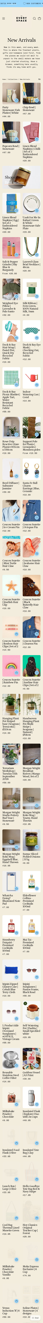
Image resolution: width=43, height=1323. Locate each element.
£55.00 (6, 412)
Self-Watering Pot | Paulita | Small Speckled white (31, 1029)
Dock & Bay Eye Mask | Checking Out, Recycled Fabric (32, 350)
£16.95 (27, 824)
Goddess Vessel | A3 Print (31, 1074)
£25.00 (27, 1237)
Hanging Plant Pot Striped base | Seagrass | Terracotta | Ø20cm (11, 724)
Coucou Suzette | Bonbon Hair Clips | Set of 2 (11, 644)
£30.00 (6, 492)
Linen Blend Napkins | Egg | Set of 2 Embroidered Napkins (10, 223)
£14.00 (6, 733)
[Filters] (39, 79)
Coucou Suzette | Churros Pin (31, 642)
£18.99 (6, 453)
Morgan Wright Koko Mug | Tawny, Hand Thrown (31, 816)
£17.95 (27, 1195)
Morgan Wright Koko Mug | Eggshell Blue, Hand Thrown (11, 858)
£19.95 (6, 1234)
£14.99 (27, 401)
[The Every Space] (21, 18)
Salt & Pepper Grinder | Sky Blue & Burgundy (10, 265)
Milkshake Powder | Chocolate (8, 1114)
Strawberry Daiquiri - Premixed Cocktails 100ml (8, 945)
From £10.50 (30, 453)
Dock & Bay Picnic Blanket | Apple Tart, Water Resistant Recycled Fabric (11, 400)
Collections (12, 79)
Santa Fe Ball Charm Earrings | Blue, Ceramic (31, 487)
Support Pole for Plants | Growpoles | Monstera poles (31, 445)
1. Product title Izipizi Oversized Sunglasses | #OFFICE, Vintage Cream (10, 1032)
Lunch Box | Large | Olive (9, 1187)
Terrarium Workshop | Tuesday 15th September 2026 (9, 773)
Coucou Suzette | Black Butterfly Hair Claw (31, 603)
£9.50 (5, 570)
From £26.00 (9, 273)
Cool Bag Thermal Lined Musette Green (10, 1228)
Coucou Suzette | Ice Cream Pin (11, 526)
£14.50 (6, 650)
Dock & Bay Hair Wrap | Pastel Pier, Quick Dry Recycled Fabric (9, 351)
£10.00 (27, 738)
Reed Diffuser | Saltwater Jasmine (10, 486)
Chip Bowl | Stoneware (29, 109)
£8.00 (26, 863)
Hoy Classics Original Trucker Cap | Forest (30, 1229)
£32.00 (6, 315)
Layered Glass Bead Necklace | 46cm (31, 264)
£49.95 (27, 1120)
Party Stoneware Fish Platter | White (11, 110)
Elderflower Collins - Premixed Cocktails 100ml (29, 901)
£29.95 (27, 1037)
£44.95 (27, 1156)
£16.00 (6, 362)
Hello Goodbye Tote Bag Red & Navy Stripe (31, 1189)
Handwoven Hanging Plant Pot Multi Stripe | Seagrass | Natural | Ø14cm (31, 726)
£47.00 (27, 114)
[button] (34, 18)
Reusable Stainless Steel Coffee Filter (10, 1075)
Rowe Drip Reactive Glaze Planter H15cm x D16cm (10, 445)
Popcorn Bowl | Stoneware (10, 147)
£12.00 (27, 359)
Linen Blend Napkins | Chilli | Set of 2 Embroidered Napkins (31, 151)
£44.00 (6, 116)
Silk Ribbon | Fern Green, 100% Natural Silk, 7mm (30, 307)
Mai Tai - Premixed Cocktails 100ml (28, 943)
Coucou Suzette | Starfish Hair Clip (11, 602)
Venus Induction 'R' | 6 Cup (11, 1311)
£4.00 (26, 315)
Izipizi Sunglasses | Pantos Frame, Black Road (31, 988)
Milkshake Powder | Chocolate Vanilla (8, 1270)
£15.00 (27, 232)
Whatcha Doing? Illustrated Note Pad (11, 899)
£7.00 (5, 907)
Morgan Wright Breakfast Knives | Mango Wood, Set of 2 (31, 772)
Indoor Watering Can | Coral (31, 394)
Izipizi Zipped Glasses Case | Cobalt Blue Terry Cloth (10, 988)
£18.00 (27, 495)
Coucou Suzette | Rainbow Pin (11, 681)
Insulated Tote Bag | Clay (31, 1151)
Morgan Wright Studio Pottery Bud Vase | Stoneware (11, 816)
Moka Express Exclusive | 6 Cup (31, 1269)
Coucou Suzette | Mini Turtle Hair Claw (11, 563)
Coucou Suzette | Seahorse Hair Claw (31, 563)
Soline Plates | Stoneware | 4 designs (30, 1311)
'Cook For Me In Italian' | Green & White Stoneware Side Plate (31, 223)
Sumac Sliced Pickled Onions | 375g (31, 857)
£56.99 (6, 1317)
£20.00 (27, 161)
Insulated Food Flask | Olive (10, 1151)
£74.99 (27, 1275)
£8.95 (5, 1120)
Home (4, 79)
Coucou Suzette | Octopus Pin (31, 526)
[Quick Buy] (16, 255)
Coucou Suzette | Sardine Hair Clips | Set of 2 (31, 682)
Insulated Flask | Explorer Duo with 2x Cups (31, 1114)
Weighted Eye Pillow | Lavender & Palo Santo (10, 307)
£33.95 (6, 1156)
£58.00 (6, 783)
